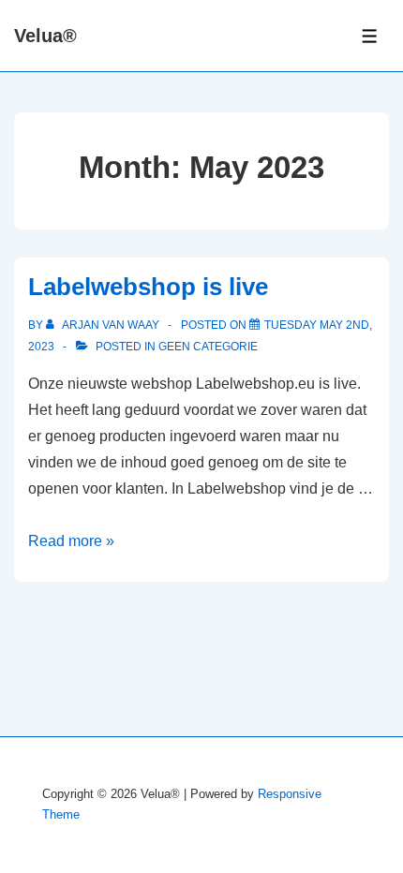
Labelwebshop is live (148, 287)
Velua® (45, 35)
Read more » (71, 541)
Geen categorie (208, 346)
